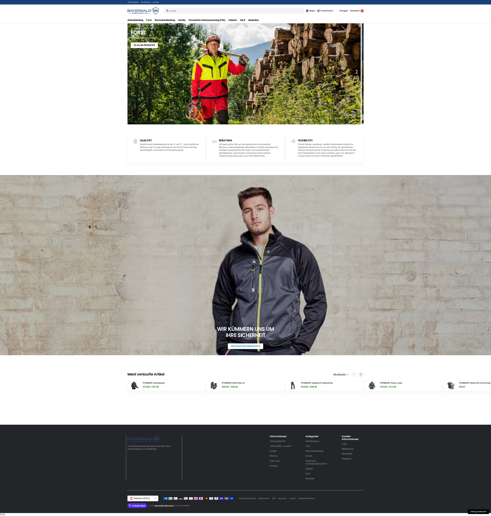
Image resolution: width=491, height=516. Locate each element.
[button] (310, 10)
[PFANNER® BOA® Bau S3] (245, 385)
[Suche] (166, 11)
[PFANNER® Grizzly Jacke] (404, 385)
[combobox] (236, 11)
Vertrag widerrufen (478, 511)
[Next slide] (355, 114)
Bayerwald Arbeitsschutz (164, 506)
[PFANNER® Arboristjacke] (166, 385)
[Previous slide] (346, 114)
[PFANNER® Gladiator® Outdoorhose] (325, 385)
